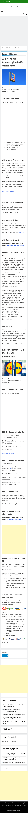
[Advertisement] (14, 30)
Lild (10, 468)
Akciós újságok (6, 803)
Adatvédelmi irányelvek (7, 805)
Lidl (7, 642)
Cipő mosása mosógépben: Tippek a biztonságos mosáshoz (14, 1)
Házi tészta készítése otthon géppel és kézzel (14, 714)
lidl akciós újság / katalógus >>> (15, 519)
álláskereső (21, 232)
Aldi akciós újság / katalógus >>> (15, 245)
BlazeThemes (17, 810)
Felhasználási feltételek (20, 805)
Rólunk (13, 803)
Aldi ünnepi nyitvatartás (8, 191)
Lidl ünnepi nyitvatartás (8, 453)
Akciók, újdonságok (20, 803)
